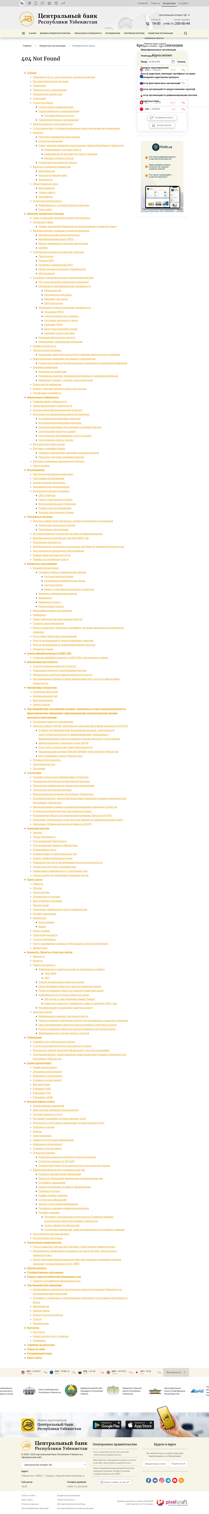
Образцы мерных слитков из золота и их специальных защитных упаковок (83, 1020)
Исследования (112, 33)
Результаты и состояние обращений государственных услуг (69, 1122)
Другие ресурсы (36, 1268)
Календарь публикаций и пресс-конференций (60, 909)
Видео (42, 926)
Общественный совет (46, 183)
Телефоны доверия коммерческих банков (64, 1208)
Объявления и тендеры (46, 896)
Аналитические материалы (49, 482)
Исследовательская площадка (51, 491)
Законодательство (44, 764)
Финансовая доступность (42, 661)
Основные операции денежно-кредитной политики (63, 277)
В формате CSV (42, 1092)
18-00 (156, 23)
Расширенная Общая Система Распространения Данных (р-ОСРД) (72, 815)
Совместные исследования (55, 508)
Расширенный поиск (39, 1353)
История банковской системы (51, 81)
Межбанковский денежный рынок (59, 234)
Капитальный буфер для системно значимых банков (70, 427)
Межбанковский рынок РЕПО (56, 239)
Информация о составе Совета (62, 149)
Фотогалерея (46, 922)
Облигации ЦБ (52, 290)
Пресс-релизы (41, 465)
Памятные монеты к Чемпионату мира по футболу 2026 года (80, 1003)
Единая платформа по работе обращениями (65, 1186)
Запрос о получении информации (58, 1204)
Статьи (37, 1319)
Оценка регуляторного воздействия (54, 866)
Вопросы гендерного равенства (52, 166)
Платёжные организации (54, 529)
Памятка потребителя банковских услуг (57, 1280)
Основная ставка (43, 222)
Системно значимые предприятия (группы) (58, 461)
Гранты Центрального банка (56, 499)
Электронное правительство (44, 1242)
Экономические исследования (51, 486)
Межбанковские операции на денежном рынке (61, 230)
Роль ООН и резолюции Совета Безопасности (66, 747)
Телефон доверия (49, 1212)
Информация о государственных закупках (64, 205)
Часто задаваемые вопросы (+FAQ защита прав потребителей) (70, 943)
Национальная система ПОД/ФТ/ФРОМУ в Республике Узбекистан (78, 751)
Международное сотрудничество (53, 124)
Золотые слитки (42, 1011)
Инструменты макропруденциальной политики (61, 414)
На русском (169, 3)
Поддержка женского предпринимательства (59, 670)
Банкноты (39, 956)
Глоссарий (39, 768)
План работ (45, 209)
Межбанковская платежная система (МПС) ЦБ (61, 538)
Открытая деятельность (47, 200)
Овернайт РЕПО (53, 324)
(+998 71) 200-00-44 (77, 1486)
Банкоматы (45, 597)
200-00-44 (176, 23)
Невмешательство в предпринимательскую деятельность (68, 862)
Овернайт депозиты (56, 299)
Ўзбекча (155, 3)
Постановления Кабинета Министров (55, 845)
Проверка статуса (49, 1191)
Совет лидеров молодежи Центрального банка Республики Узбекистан (81, 145)
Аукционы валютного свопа (61, 320)
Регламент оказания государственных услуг (59, 1118)
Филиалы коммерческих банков (58, 593)
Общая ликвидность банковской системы (63, 243)
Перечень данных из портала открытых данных (67, 1157)
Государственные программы (45, 1272)
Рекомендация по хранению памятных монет (66, 1007)
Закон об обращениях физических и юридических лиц (71, 1178)
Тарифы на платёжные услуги (50, 559)
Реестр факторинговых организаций (55, 636)
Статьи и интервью (44, 939)
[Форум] (42, 3)
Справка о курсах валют (47, 1080)
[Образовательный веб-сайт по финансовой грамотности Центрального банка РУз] (162, 176)
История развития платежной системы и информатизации (67, 533)
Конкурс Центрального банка (56, 512)
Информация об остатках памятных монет (64, 994)
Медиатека (39, 918)
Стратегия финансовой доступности (54, 666)
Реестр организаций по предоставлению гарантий (63, 640)
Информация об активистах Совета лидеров (70, 153)
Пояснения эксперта (45, 935)
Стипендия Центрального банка (58, 162)
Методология (47, 273)
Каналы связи (41, 1310)
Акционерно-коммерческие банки (64, 580)
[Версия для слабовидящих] (22, 3)
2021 (47, 977)
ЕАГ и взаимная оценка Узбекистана (60, 755)
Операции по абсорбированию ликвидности (65, 286)
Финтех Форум (41, 704)
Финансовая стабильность (88, 33)
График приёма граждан (53, 1195)
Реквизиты (39, 1340)
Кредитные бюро (43, 649)
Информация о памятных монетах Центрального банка (72, 969)
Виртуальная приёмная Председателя (55, 1110)
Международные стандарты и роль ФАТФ (63, 743)
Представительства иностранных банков (57, 619)
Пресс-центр (35, 879)
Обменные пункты (50, 602)
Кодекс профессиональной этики (52, 858)
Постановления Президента (50, 841)
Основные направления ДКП (56, 264)
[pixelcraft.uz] (172, 1502)
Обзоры (37, 888)
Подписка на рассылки (41, 1344)
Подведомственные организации (58, 119)
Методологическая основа (49, 444)
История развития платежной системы (75, 1508)
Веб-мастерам (41, 1084)
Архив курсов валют (39, 1063)
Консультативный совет (53, 175)
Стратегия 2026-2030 (45, 691)
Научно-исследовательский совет (53, 474)
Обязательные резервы (47, 350)
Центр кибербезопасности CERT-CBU (49, 653)
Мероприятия (47, 171)
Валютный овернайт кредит (61, 328)
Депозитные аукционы (58, 294)
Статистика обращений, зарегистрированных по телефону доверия (84, 1229)
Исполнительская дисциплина (51, 1233)
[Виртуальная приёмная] (49, 3)
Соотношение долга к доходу (56, 439)
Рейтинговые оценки (51, 606)
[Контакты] (56, 3)
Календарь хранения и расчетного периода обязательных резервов (79, 354)
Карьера (38, 132)
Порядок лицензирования (48, 623)
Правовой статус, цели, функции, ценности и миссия (64, 77)
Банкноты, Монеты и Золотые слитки (49, 952)
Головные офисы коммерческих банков (62, 572)
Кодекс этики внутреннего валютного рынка (59, 388)
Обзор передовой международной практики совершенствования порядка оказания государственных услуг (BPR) (113, 1471)
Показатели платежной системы (52, 789)
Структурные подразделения (56, 106)
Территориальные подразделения (59, 111)
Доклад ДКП (46, 260)
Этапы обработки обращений (61, 1225)
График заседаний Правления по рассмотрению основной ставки (78, 226)
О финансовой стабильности (50, 401)
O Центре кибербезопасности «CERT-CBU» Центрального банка (70, 657)
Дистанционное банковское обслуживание (58, 550)
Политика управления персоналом (59, 136)
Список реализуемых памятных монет (62, 982)
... (178, 33)
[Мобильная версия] (36, 3)
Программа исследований (48, 478)
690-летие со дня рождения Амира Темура (69, 999)
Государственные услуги (59, 115)
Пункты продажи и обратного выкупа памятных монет (71, 990)
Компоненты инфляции (52, 371)
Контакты (33, 1327)
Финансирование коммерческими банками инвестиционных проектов (75, 806)
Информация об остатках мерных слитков (64, 1033)
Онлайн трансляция (44, 913)
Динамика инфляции (45, 367)
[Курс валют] (63, 3)
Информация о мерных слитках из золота (63, 1016)
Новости (38, 883)
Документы (46, 179)
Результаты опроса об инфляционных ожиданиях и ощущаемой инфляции (83, 363)
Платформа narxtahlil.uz (47, 392)
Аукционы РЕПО (54, 311)
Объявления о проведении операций (60, 341)
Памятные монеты (44, 964)
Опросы (37, 1131)
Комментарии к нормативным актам (55, 853)
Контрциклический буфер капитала (60, 422)
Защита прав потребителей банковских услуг (54, 1276)
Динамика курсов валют (47, 1071)
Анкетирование (42, 1135)
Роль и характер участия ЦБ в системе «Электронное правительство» (74, 1246)
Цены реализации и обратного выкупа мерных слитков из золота (78, 1024)
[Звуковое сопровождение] (29, 3)
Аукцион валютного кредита (61, 316)
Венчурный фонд (43, 700)
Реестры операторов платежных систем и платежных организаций (73, 520)
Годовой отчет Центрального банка (54, 1041)
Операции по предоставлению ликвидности (65, 307)
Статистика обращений (53, 1199)
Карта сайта (34, 1357)
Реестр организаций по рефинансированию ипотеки (64, 644)
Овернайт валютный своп (59, 333)
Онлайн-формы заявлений (48, 1105)
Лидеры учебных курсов (59, 158)
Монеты (38, 960)
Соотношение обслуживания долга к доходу (65, 435)
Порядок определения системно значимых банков (69, 452)
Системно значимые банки (49, 448)
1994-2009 (50, 973)
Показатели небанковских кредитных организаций (63, 785)
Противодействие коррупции (44, 1285)
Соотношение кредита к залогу (57, 431)
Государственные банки (58, 576)
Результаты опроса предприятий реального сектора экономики (71, 1050)
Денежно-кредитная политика (55, 33)
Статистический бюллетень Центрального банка (62, 811)
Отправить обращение (52, 1182)
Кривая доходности (44, 346)
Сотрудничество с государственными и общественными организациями (76, 128)
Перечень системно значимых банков (61, 457)
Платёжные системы (134, 33)
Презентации (41, 905)
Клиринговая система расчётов (52, 555)
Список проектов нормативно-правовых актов (60, 875)
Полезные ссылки (43, 1127)
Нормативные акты (44, 849)
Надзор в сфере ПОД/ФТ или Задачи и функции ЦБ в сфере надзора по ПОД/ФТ (80, 725)
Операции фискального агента (57, 337)
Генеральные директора (47, 94)
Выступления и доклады (47, 900)
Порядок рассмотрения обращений (60, 1174)
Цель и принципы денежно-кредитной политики (61, 217)
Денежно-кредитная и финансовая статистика (61, 777)
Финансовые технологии (42, 687)
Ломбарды (39, 614)
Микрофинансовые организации (52, 610)
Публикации (34, 1037)
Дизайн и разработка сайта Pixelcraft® (135, 1501)
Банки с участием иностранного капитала (69, 589)
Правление (39, 85)
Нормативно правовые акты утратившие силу (60, 871)
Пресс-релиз (46, 256)
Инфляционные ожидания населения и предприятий (64, 358)
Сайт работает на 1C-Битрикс (139, 1504)
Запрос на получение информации (53, 1139)
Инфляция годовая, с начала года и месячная (66, 380)
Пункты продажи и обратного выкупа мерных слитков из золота (77, 1029)
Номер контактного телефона (51, 1336)
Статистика (34, 772)
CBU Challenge (47, 495)
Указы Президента (44, 836)
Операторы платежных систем (57, 525)
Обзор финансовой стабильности (52, 405)
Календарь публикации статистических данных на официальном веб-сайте (78, 819)
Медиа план (40, 947)
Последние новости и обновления (53, 721)
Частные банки (53, 585)
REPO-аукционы (53, 303)
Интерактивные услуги (41, 1101)
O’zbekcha (143, 3)
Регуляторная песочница (48, 1238)
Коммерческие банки (46, 567)
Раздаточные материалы (48, 1314)
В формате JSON (43, 1097)
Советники (39, 98)
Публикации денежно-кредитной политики (58, 252)
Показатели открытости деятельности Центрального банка (74, 1165)
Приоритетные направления (50, 89)
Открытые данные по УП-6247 (57, 1161)
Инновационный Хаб (45, 696)
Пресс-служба (41, 930)
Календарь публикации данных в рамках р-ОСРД (62, 824)
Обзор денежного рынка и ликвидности (62, 269)
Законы (37, 832)
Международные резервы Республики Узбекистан (63, 794)
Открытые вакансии (51, 141)
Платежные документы (47, 542)
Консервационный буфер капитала (59, 418)
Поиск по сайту (36, 1349)
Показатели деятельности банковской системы (61, 781)
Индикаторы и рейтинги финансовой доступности (62, 674)
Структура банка (43, 102)
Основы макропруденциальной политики (57, 410)
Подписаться (178, 1463)
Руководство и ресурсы (47, 759)
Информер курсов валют (48, 1075)
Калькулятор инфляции (47, 384)
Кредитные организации (160, 33)
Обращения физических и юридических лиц (59, 1169)
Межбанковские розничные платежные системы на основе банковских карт (78, 546)
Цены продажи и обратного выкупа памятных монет (70, 986)
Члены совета (47, 192)
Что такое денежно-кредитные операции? (64, 281)
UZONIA (43, 247)
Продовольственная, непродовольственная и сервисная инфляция (78, 375)
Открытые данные (44, 1152)
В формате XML (42, 1088)
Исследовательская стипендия (57, 503)
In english (183, 3)
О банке (32, 33)
